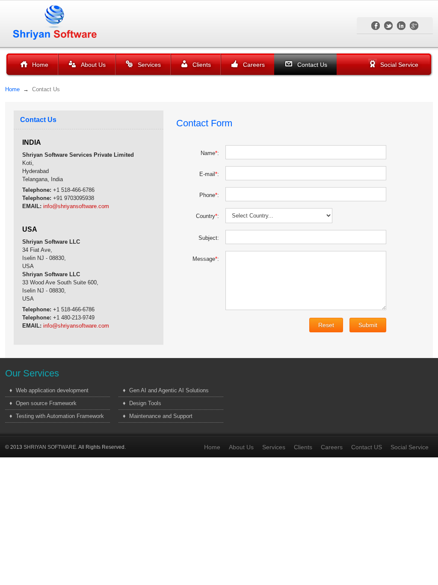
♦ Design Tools (142, 403)
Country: (207, 216)
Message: (205, 259)
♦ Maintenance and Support (157, 416)
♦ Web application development (49, 390)
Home (40, 64)
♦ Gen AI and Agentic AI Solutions (166, 390)
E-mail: (209, 174)
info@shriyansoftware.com (76, 206)
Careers (254, 64)
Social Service (399, 64)
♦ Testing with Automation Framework (56, 416)
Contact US (366, 447)
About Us (93, 64)
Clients (201, 64)
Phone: (209, 195)
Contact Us (312, 64)
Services (149, 64)
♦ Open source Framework (43, 403)
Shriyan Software (60, 22)
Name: (210, 153)
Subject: (208, 238)
